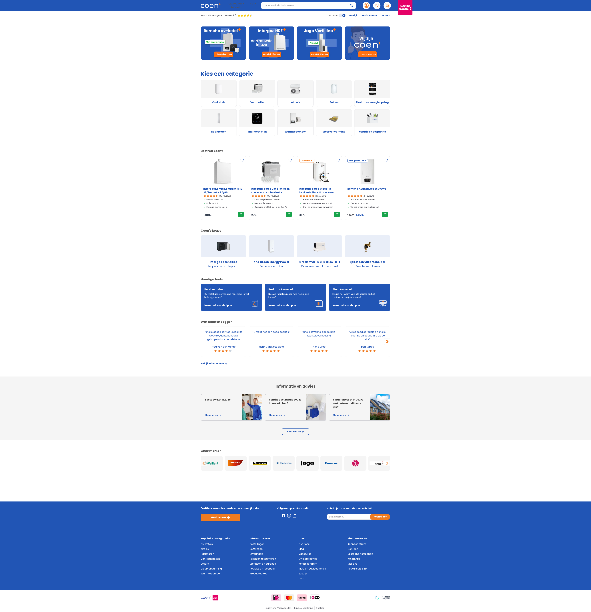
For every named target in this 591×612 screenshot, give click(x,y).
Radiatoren (207, 554)
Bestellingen (257, 544)
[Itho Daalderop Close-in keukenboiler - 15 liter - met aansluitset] (319, 172)
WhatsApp (354, 559)
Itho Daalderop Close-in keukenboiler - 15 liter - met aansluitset (317, 190)
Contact (385, 15)
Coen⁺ (302, 578)
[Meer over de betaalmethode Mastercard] (289, 597)
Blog (301, 549)
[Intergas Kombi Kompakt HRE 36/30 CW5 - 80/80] (223, 172)
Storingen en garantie (263, 564)
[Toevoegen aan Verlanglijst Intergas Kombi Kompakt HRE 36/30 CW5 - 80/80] (242, 160)
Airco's (205, 549)
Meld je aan (218, 517)
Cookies (320, 608)
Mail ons (352, 564)
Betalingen (256, 549)
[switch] (342, 15)
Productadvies (258, 573)
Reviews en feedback (262, 568)
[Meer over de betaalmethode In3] (315, 597)
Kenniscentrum (369, 15)
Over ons (304, 544)
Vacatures (305, 554)
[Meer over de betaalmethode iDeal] (276, 597)
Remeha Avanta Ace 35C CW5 (366, 189)
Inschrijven (380, 516)
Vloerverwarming (211, 568)
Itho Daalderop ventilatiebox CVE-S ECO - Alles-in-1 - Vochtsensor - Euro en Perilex (270, 190)
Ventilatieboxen (210, 559)
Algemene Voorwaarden (278, 608)
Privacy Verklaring (303, 608)
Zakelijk (353, 15)
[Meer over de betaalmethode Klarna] (302, 597)
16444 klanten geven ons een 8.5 (218, 15)
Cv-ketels (207, 544)
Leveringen (256, 554)
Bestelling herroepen (360, 554)
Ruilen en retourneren (263, 559)
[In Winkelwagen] (241, 214)
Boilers (205, 564)
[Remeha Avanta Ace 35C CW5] (367, 172)
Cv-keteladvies (308, 559)
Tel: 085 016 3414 (358, 568)
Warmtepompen (211, 573)
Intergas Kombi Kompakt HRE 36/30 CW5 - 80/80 (222, 190)
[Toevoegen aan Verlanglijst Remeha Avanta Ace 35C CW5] (386, 160)
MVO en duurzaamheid (312, 568)
